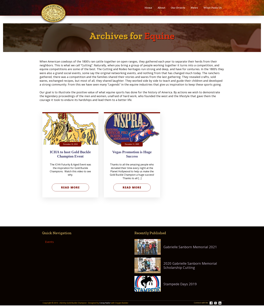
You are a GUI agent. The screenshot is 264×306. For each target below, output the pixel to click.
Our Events (178, 7)
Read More (70, 187)
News (194, 7)
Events (49, 242)
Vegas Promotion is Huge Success (132, 154)
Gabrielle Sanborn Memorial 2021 (190, 247)
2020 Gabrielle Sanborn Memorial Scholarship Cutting (190, 265)
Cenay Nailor (105, 303)
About (161, 7)
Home (148, 7)
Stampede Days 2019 (180, 284)
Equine (159, 36)
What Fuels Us (212, 7)
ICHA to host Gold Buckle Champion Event (70, 154)
